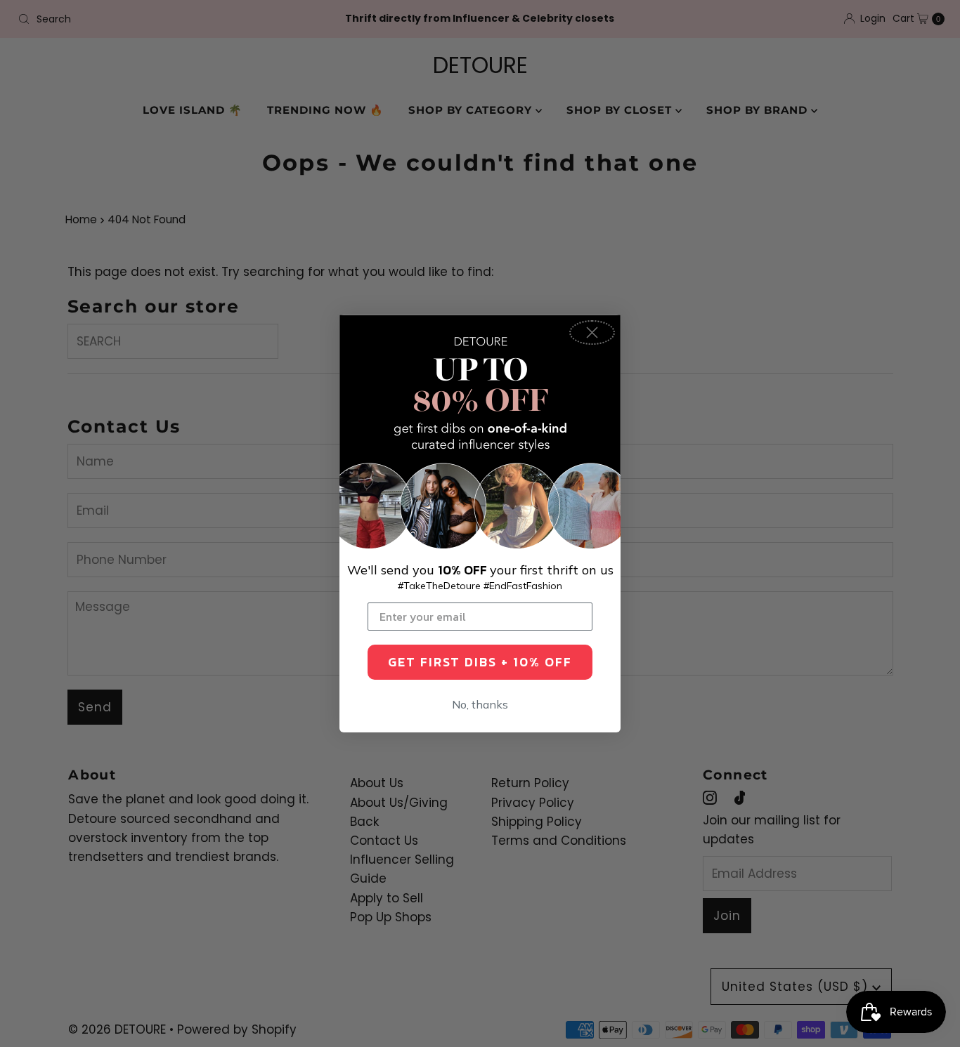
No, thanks (480, 704)
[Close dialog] (592, 332)
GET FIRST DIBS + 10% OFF (480, 661)
